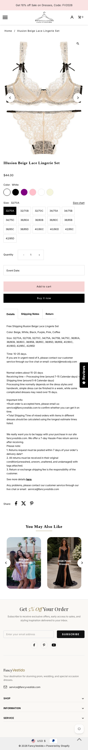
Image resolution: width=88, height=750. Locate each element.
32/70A (10, 210)
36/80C (54, 219)
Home (8, 30)
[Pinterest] (44, 645)
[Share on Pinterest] (31, 503)
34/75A (54, 210)
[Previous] (10, 97)
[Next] (77, 97)
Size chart (79, 203)
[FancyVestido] (44, 17)
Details (11, 314)
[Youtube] (54, 645)
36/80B (39, 219)
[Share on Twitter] (23, 503)
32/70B (24, 210)
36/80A (24, 219)
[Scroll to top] (79, 739)
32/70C (39, 210)
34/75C (10, 219)
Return (49, 313)
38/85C (10, 229)
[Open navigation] (17, 17)
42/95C (69, 229)
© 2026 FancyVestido (31, 745)
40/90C (39, 229)
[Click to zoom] (77, 43)
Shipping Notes (30, 313)
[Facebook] (34, 645)
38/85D (24, 229)
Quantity (8, 254)
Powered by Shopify (58, 745)
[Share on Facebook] (16, 503)
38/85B (68, 219)
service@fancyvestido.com (24, 687)
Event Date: (13, 270)
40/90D (54, 229)
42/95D (10, 238)
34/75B (68, 210)
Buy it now (44, 298)
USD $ (41, 740)
